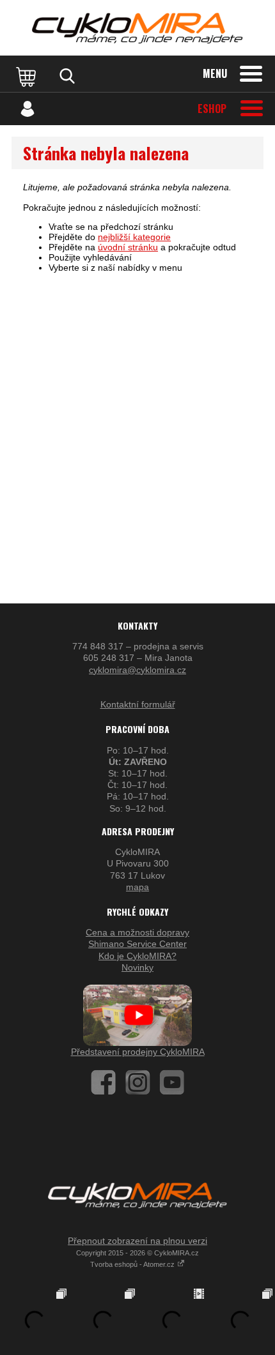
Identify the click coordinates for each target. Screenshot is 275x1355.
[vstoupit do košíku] (27, 76)
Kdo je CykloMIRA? (137, 956)
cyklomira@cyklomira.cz (137, 670)
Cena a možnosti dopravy (137, 932)
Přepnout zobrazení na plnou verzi (137, 1241)
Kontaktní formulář (137, 704)
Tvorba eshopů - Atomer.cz (133, 1264)
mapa (137, 887)
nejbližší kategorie (134, 237)
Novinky (137, 967)
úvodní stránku (128, 247)
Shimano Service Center (137, 944)
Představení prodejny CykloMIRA (138, 1052)
